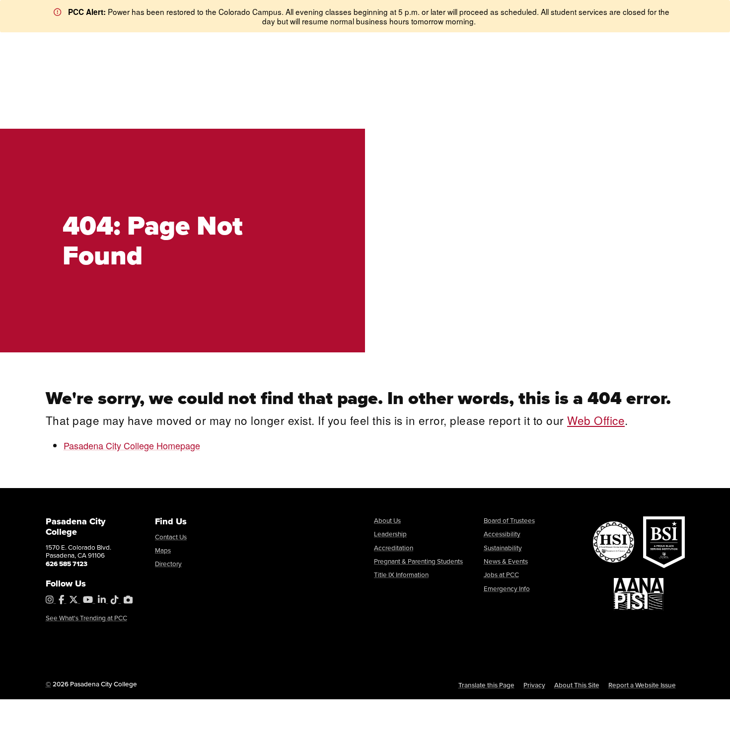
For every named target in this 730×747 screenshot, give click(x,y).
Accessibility (502, 534)
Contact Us (171, 537)
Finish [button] (579, 92)
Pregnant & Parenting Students (418, 561)
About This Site (576, 685)
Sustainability (503, 548)
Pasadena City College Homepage (132, 445)
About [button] (163, 92)
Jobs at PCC (501, 575)
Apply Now (649, 44)
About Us (387, 520)
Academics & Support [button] (384, 92)
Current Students (284, 44)
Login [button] (593, 44)
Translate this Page (486, 685)
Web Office (596, 420)
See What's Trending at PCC (86, 618)
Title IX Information (401, 575)
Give (438, 44)
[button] (667, 93)
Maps (163, 550)
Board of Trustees (509, 520)
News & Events (506, 561)
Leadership (390, 534)
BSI (118, 45)
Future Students (219, 44)
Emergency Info (507, 588)
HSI (63, 45)
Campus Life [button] (501, 92)
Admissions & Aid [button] (255, 92)
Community (399, 44)
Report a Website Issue (642, 685)
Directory (168, 564)
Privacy (534, 685)
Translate (553, 44)
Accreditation (393, 548)
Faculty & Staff (346, 44)
